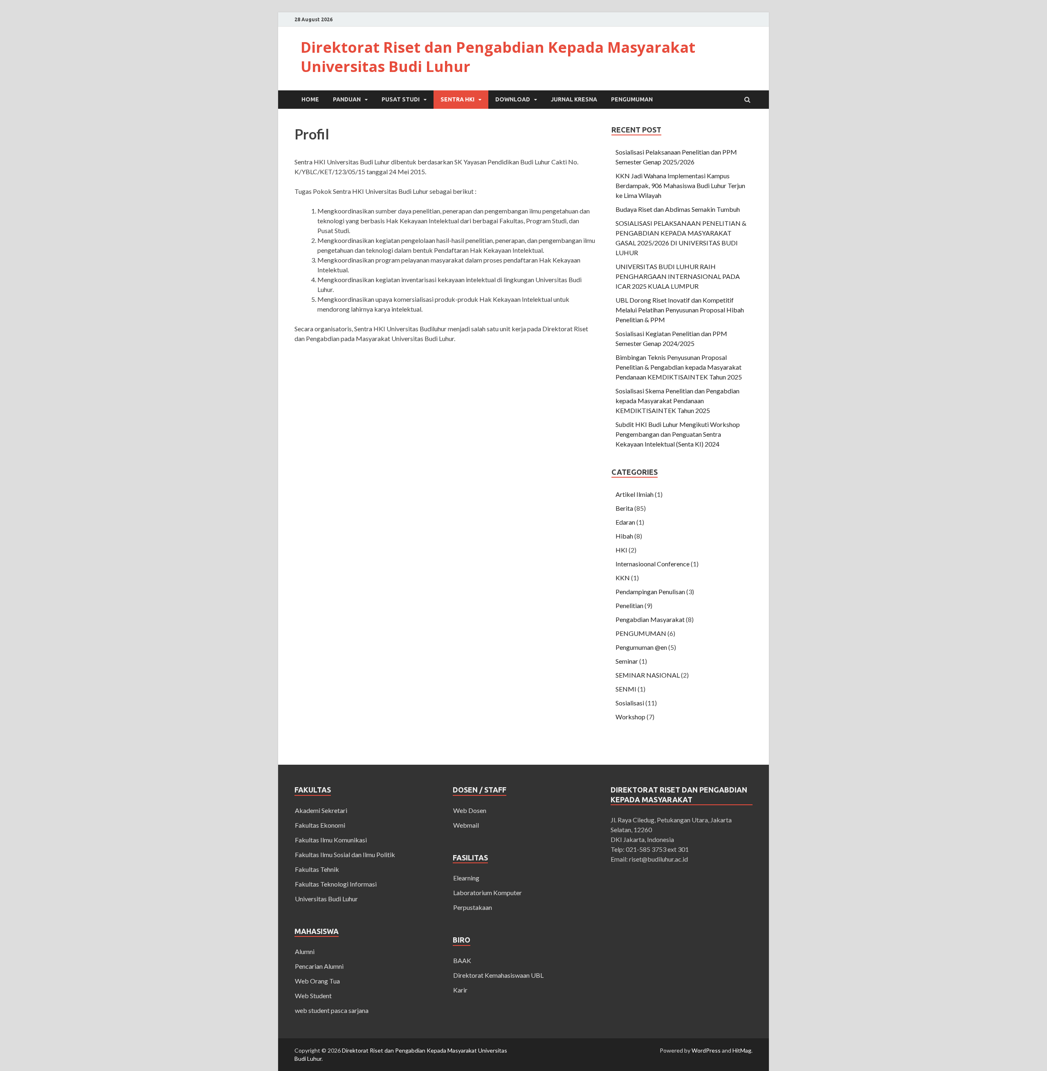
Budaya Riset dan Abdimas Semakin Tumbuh (678, 209)
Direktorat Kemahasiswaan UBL (498, 975)
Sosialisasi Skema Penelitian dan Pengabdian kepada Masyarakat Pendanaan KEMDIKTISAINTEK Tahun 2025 (677, 400)
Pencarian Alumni (319, 966)
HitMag (741, 1050)
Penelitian (629, 605)
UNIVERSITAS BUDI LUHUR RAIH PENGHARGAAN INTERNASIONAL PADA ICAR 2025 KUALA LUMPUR (678, 276)
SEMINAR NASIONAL (648, 675)
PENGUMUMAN (632, 99)
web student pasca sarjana (331, 1010)
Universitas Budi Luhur (326, 899)
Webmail (466, 825)
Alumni (305, 951)
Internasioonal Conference (653, 564)
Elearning (466, 878)
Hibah (624, 536)
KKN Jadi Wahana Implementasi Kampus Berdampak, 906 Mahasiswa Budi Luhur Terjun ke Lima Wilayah (680, 185)
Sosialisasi (630, 703)
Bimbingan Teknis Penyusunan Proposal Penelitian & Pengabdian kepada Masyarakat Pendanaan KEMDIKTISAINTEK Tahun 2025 (679, 367)
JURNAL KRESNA (574, 99)
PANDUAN (347, 99)
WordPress (706, 1050)
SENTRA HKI (457, 99)
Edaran (625, 522)
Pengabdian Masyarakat (650, 619)
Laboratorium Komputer (487, 892)
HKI (621, 550)
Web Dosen (469, 810)
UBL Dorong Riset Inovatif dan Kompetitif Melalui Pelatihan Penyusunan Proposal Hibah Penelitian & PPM (680, 309)
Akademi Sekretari (321, 810)
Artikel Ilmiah (635, 494)
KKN (623, 578)
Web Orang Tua (317, 981)
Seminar (627, 661)
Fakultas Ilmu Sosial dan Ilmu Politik (345, 854)
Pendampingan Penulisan (650, 591)
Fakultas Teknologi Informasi (336, 884)
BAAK (462, 960)
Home (310, 99)
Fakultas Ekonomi (320, 825)
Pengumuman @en (641, 647)
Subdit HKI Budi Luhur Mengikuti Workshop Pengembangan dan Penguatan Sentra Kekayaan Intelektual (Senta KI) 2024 (678, 434)
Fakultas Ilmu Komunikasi (331, 840)
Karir (460, 990)
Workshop (630, 717)
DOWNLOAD (512, 99)
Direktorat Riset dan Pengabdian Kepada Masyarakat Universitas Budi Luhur (498, 56)
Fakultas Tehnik (317, 869)
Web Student (313, 995)
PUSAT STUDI (401, 99)
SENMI (626, 689)
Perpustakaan (472, 907)
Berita (624, 508)
